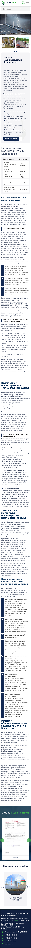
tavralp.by (17, 920)
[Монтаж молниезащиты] (8, 42)
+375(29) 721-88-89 (11, 938)
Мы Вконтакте (9, 944)
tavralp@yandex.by (11, 941)
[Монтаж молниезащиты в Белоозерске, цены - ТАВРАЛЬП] (9, 3)
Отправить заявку (11, 139)
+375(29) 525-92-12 (11, 935)
